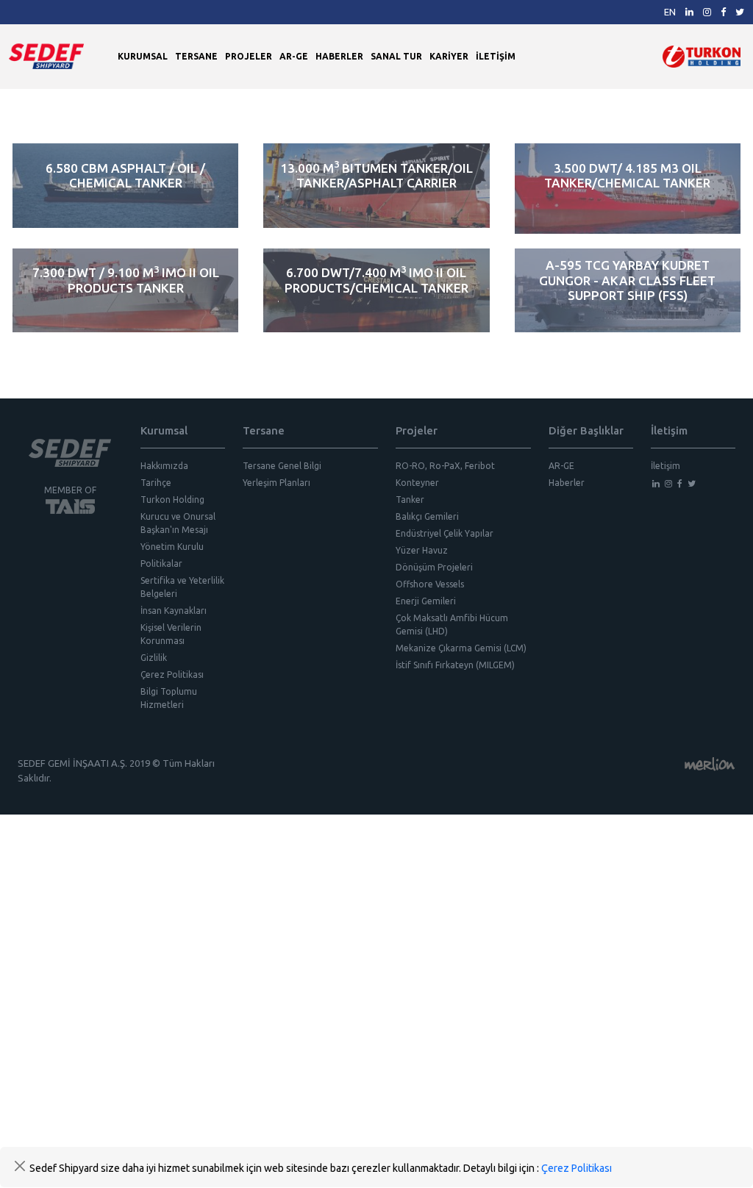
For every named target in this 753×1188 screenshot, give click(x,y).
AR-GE (293, 56)
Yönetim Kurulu (172, 546)
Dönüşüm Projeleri (434, 567)
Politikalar (161, 563)
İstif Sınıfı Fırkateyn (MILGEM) (455, 665)
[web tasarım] (710, 763)
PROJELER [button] (248, 56)
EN (670, 12)
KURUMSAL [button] (143, 56)
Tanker (410, 499)
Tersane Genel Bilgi (282, 465)
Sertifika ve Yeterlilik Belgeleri (182, 587)
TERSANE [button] (196, 56)
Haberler (567, 482)
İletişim (665, 465)
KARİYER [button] (448, 56)
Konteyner (417, 482)
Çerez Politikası (172, 674)
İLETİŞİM (495, 56)
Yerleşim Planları (276, 482)
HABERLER (339, 56)
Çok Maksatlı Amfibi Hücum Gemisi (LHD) (452, 624)
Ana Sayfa (30, 105)
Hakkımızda (164, 465)
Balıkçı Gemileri (427, 516)
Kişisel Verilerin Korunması (170, 634)
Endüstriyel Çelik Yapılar (444, 533)
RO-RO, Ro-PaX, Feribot (445, 465)
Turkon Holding (172, 499)
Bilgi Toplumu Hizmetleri (168, 698)
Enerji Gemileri (426, 601)
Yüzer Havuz (422, 550)
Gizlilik (153, 657)
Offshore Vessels (430, 584)
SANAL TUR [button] (396, 56)
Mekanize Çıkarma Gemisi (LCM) (461, 648)
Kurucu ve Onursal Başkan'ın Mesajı (177, 523)
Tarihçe (155, 482)
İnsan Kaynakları (173, 610)
